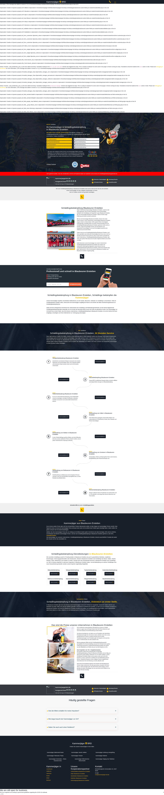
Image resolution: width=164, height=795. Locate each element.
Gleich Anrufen (54, 573)
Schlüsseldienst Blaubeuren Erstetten (80, 771)
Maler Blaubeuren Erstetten (78, 773)
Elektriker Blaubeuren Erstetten (79, 778)
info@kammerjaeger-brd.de (102, 774)
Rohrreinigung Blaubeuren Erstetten (80, 780)
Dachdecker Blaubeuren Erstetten (79, 776)
